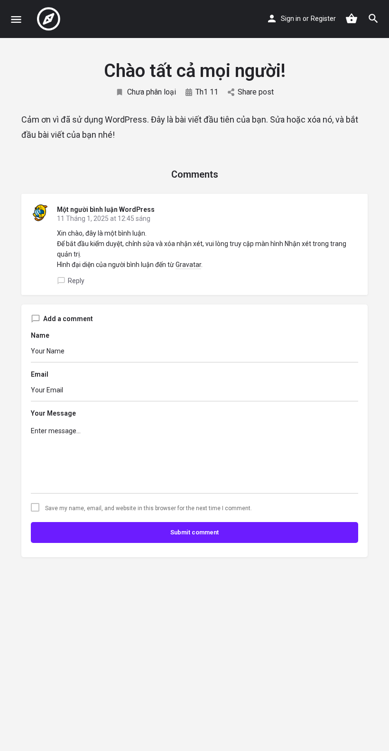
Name (40, 335)
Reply (76, 281)
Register (323, 18)
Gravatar (188, 264)
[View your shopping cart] (351, 18)
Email (39, 374)
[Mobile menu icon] (16, 19)
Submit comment (194, 532)
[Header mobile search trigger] (373, 18)
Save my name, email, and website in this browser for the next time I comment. (148, 508)
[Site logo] (50, 19)
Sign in (291, 18)
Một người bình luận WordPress (106, 209)
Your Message (53, 413)
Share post (256, 91)
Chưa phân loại (151, 91)
